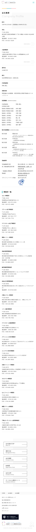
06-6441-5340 (12, 56)
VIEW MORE (27, 44)
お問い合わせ (5, 508)
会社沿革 (10, 473)
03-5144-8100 (12, 244)
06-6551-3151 (12, 427)
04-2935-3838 (12, 357)
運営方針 (10, 451)
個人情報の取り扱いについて (9, 502)
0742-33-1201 (12, 399)
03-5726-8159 (12, 290)
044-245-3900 (12, 301)
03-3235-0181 (12, 274)
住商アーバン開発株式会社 (8, 2)
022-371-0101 (12, 202)
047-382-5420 (12, 230)
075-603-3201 (12, 385)
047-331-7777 (12, 216)
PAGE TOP (31, 526)
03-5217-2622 (12, 38)
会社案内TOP (10, 444)
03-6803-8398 (12, 260)
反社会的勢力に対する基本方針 (9, 505)
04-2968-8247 (12, 343)
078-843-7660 (12, 413)
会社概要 (10, 459)
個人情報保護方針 (6, 500)
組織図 (10, 466)
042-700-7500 (12, 315)
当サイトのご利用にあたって (9, 497)
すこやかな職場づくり (13, 481)
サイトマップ (5, 510)
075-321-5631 (12, 371)
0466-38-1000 (12, 329)
